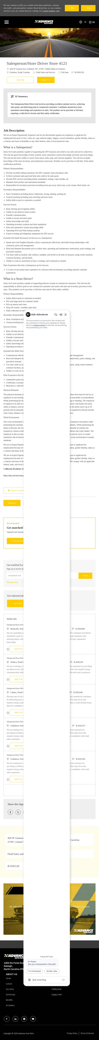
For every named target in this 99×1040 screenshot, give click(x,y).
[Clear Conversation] (56, 314)
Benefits (9, 1000)
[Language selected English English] (83, 22)
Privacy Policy (72, 1033)
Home (8, 978)
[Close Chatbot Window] (65, 314)
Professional (56, 989)
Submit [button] (85, 576)
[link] (12, 582)
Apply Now (20, 649)
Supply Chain (57, 994)
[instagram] (24, 1019)
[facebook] (7, 1019)
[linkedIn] (15, 1019)
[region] (46, 647)
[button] (46, 80)
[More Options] (29, 979)
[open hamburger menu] (6, 22)
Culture (9, 983)
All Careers (10, 1005)
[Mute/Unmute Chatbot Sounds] (61, 314)
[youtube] (33, 1019)
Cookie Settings (48, 11)
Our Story (10, 989)
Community (10, 994)
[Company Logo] (45, 22)
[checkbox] (21, 80)
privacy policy (39, 325)
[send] (63, 979)
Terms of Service (87, 1033)
